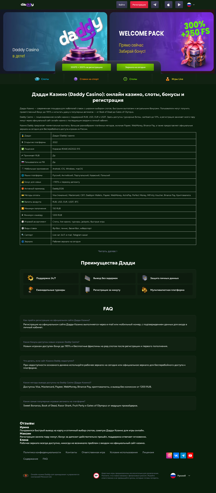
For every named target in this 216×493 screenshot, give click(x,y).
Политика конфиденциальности (42, 452)
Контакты (71, 452)
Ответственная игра (93, 452)
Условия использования (124, 452)
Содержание (30, 458)
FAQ (45, 458)
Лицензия (148, 452)
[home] (27, 5)
